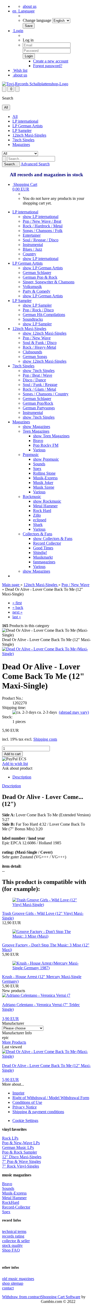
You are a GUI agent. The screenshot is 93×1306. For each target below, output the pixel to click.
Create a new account (50, 61)
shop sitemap (12, 1283)
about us (29, 6)
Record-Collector (16, 1207)
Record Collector (47, 543)
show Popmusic (46, 459)
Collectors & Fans (37, 534)
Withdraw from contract (21, 1297)
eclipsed (39, 520)
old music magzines (18, 1278)
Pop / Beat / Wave (37, 375)
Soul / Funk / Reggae (40, 384)
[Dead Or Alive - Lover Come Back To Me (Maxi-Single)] (46, 653)
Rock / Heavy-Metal (39, 347)
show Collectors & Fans (52, 538)
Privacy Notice (24, 1107)
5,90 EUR (10, 1079)
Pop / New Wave (37, 338)
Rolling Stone (44, 473)
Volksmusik (32, 286)
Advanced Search (35, 164)
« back (17, 607)
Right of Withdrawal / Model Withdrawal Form (50, 1098)
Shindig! (40, 552)
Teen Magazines (36, 431)
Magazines (21, 144)
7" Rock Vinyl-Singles (20, 1166)
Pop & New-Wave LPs (21, 1143)
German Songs (35, 356)
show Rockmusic (47, 501)
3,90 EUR (10, 1018)
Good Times (43, 548)
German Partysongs (39, 408)
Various (39, 450)
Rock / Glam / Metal (39, 389)
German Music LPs (18, 1147)
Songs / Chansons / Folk (43, 230)
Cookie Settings (25, 1120)
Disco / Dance (34, 380)
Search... (11, 164)
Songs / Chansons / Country (45, 394)
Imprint (18, 1093)
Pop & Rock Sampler (19, 1152)
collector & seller (16, 1241)
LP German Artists (27, 126)
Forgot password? (47, 66)
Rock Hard (42, 510)
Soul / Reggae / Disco (40, 240)
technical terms (14, 1231)
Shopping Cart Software (60, 1297)
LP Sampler (22, 130)
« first (17, 603)
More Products (14, 1042)
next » (17, 612)
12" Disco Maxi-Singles (21, 1157)
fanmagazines (44, 562)
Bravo (38, 440)
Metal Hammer (45, 506)
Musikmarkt (43, 557)
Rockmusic (32, 496)
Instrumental (33, 244)
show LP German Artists (43, 268)
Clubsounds (32, 352)
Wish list (19, 70)
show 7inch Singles (39, 370)
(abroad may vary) (74, 712)
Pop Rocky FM (45, 445)
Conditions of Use (27, 1102)
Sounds (39, 464)
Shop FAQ (11, 1250)
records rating (13, 1236)
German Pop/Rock (38, 403)
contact (8, 1288)
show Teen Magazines (51, 436)
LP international (25, 121)
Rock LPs (10, 1138)
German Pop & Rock (40, 277)
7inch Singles (23, 140)
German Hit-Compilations (44, 314)
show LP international (40, 216)
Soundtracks (33, 319)
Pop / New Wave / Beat (42, 221)
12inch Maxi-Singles (29, 135)
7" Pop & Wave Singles (21, 1161)
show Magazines (36, 426)
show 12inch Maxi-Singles (44, 333)
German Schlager (37, 272)
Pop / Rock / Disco (38, 310)
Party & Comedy (36, 291)
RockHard (10, 1202)
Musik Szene (43, 487)
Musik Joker (43, 482)
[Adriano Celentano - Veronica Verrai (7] (36, 995)
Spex (37, 468)
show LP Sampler (37, 305)
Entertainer (32, 235)
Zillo (37, 515)
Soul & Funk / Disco (40, 342)
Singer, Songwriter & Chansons (48, 282)
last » (16, 617)
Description (21, 777)
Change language (37, 20)
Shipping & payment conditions (38, 1112)
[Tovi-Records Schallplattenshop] (35, 84)
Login (17, 31)
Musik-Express (45, 478)
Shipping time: (14, 707)
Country (29, 254)
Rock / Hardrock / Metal (43, 226)
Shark (38, 524)
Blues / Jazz (32, 249)
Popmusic (31, 454)
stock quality (12, 1245)
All (15, 116)
